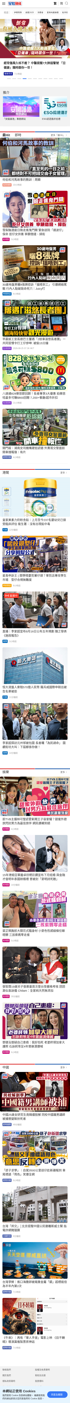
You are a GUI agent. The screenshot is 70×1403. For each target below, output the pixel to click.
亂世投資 (66, 12)
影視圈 (6, 239)
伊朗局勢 (18, 12)
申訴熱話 (7, 586)
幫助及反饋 (40, 1375)
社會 (5, 530)
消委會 (40, 12)
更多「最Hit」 (58, 135)
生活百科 (7, 348)
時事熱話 (7, 294)
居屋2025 (29, 12)
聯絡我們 (6, 1369)
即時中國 (7, 457)
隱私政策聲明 (8, 1381)
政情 (5, 641)
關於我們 (6, 1375)
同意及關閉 (57, 1394)
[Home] (15, 3)
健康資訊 (8, 74)
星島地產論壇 (53, 12)
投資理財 (7, 185)
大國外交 (7, 1236)
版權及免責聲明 (42, 1369)
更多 (62, 472)
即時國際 (7, 1124)
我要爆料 (39, 1381)
